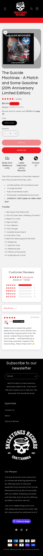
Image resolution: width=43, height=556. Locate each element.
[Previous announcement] (4, 20)
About (7, 416)
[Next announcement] (38, 20)
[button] (5, 9)
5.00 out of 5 (27, 277)
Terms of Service (12, 421)
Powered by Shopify (32, 549)
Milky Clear (11, 123)
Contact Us (9, 410)
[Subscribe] (35, 376)
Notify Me (21, 150)
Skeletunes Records (17, 549)
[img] (10, 318)
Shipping (5, 107)
